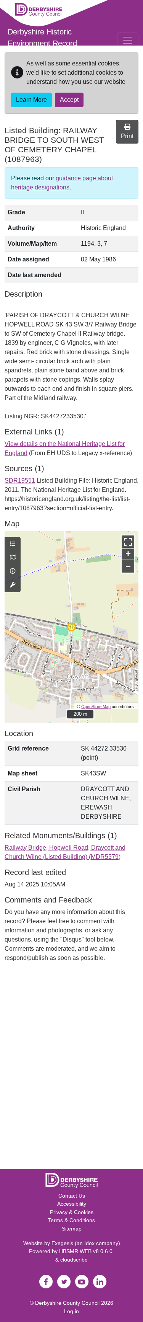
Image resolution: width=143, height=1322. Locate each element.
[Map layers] (12, 544)
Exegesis (62, 1243)
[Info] (12, 571)
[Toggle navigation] (127, 40)
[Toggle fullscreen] (128, 541)
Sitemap (72, 1229)
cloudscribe (74, 1260)
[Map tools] (12, 585)
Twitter (64, 1282)
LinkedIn (100, 1282)
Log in (71, 1311)
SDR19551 (20, 480)
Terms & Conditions (71, 1220)
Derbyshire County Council (67, 1303)
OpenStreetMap (96, 706)
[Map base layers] (12, 558)
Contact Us (71, 1196)
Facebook (46, 1282)
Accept (69, 99)
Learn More (31, 99)
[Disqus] (71, 1071)
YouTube (82, 1282)
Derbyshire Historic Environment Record (42, 37)
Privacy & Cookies (71, 1212)
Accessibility (71, 1204)
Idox (89, 1243)
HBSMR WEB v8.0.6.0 (86, 1251)
